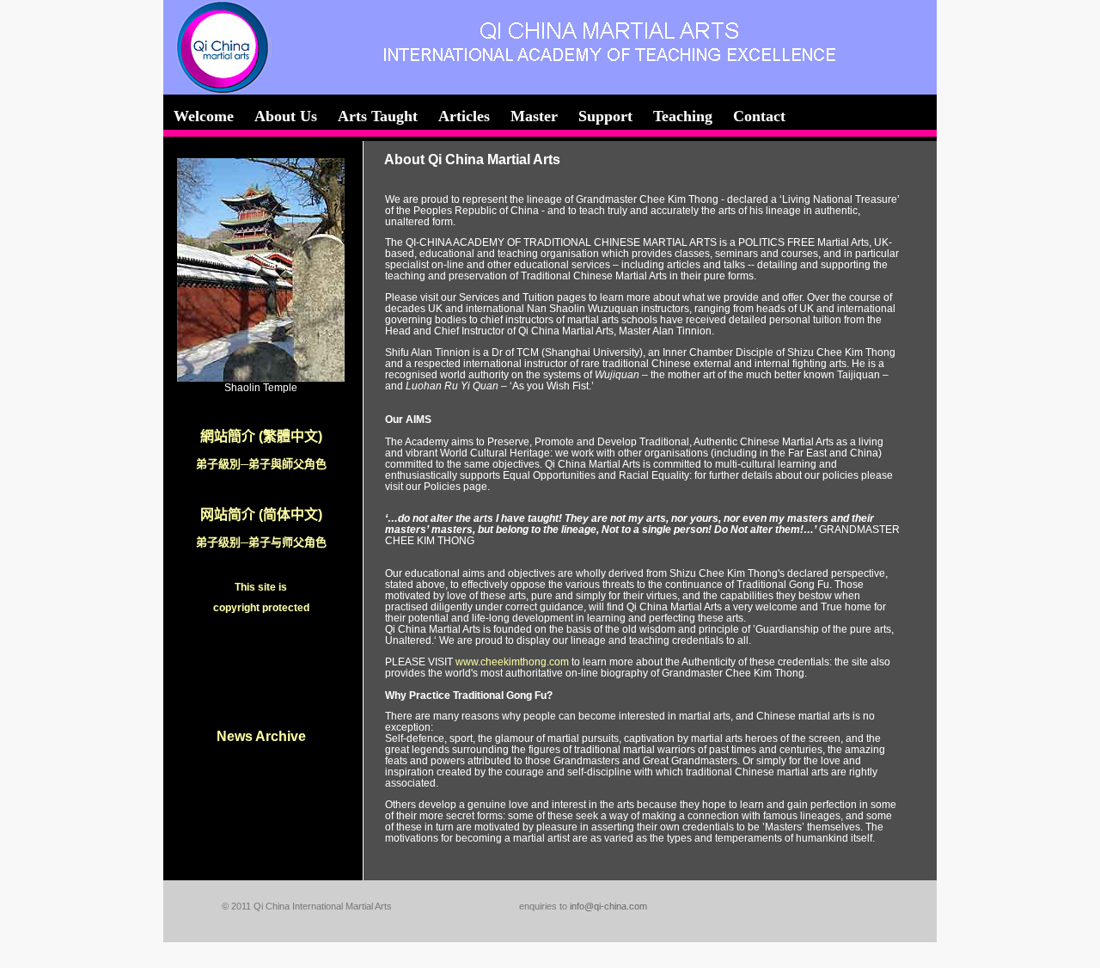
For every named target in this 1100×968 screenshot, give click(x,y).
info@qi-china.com (608, 906)
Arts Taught (378, 116)
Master (534, 116)
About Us (285, 116)
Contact (759, 116)
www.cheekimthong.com (512, 661)
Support (605, 116)
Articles (464, 116)
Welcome (204, 116)
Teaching (682, 116)
